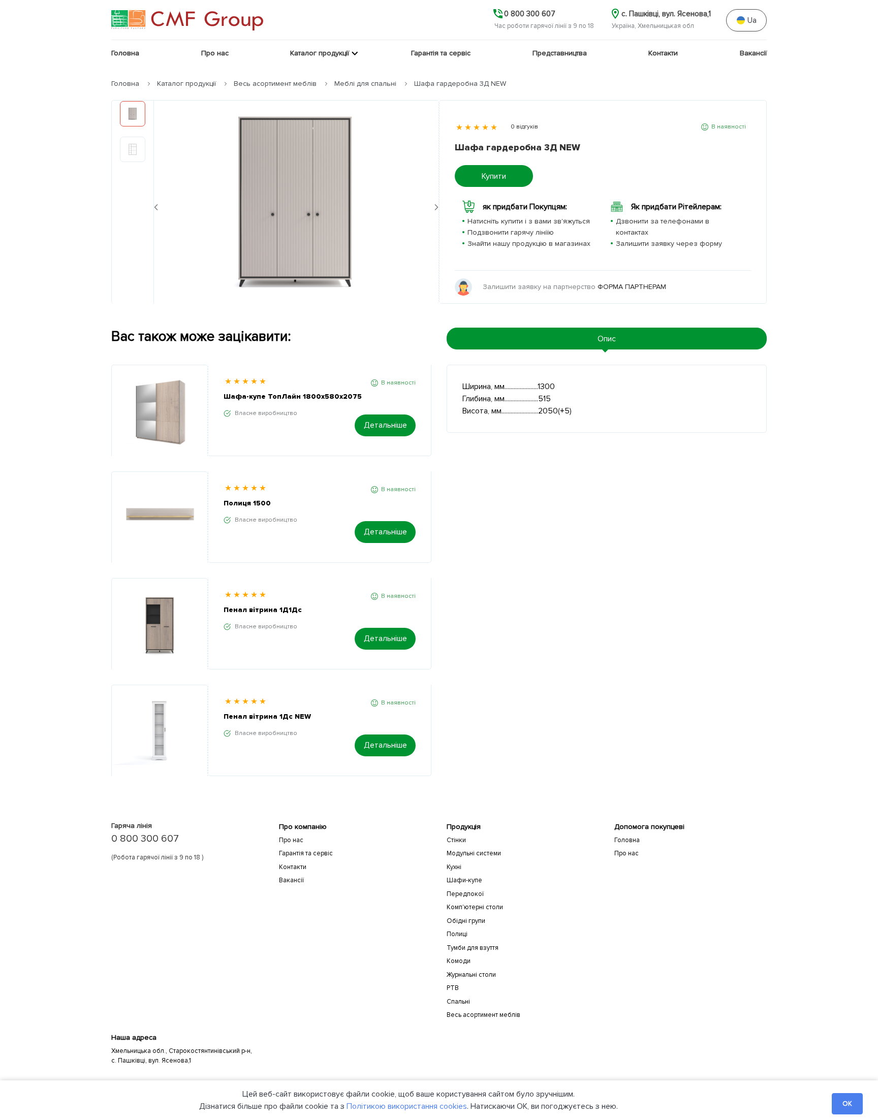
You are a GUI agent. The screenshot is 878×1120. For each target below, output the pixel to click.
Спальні (458, 1002)
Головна (125, 83)
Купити (494, 176)
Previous (156, 207)
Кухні (454, 867)
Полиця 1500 (247, 503)
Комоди (459, 961)
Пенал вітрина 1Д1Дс (263, 609)
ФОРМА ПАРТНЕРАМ (632, 286)
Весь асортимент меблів (275, 83)
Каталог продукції (186, 83)
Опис (607, 339)
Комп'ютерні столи (475, 907)
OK (847, 1104)
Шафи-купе (464, 880)
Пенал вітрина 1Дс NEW (267, 716)
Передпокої (465, 894)
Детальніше (385, 425)
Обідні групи (466, 921)
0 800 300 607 (145, 838)
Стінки (456, 840)
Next (436, 207)
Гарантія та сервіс (306, 853)
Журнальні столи (471, 975)
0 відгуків (524, 127)
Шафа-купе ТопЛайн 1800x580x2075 (293, 396)
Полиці (457, 934)
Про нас (291, 840)
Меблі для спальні (365, 83)
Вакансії (291, 880)
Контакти (292, 867)
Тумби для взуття (472, 948)
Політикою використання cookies (407, 1106)
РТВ (453, 988)
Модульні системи (474, 853)
